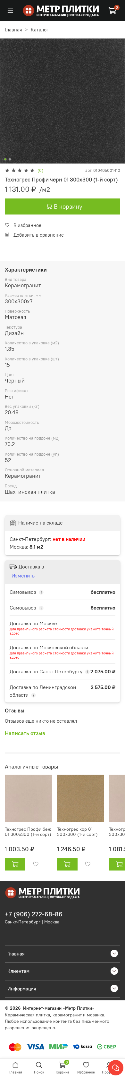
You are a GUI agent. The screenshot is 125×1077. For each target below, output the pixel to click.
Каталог (39, 30)
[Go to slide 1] (5, 159)
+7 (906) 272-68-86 (34, 914)
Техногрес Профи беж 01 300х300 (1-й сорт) (28, 832)
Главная (13, 30)
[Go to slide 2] (10, 159)
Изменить (23, 575)
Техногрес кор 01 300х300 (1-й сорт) (77, 832)
